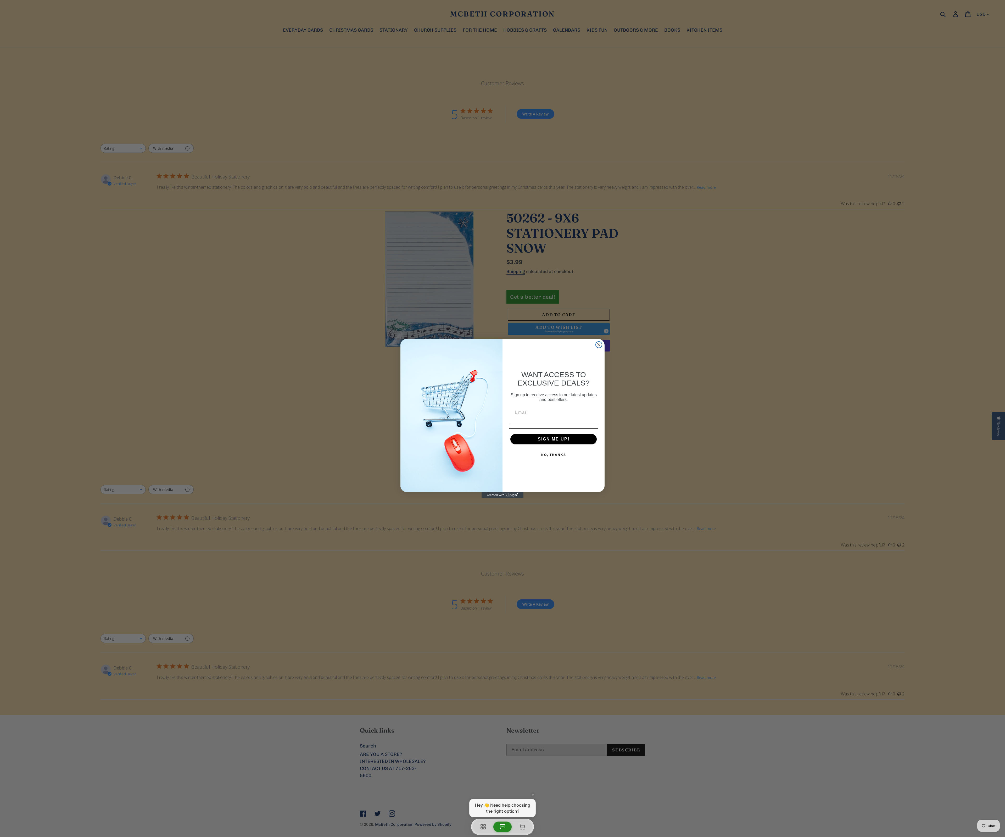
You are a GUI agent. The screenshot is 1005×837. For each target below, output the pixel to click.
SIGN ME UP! (554, 439)
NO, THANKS (553, 455)
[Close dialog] (599, 345)
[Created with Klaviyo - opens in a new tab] (502, 495)
